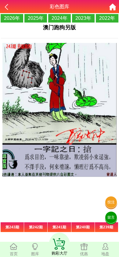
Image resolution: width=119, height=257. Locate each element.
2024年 (59, 18)
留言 (111, 217)
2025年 (36, 18)
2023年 (83, 18)
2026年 (12, 18)
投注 (111, 202)
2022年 (107, 18)
